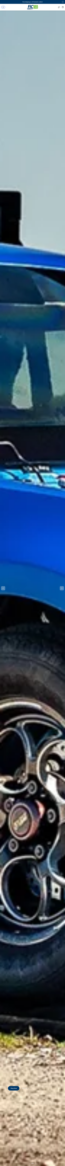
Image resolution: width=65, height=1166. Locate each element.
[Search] (59, 7)
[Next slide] (62, 588)
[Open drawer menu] (3, 7)
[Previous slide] (3, 588)
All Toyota (25, 1088)
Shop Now (14, 1088)
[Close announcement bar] (63, 2)
